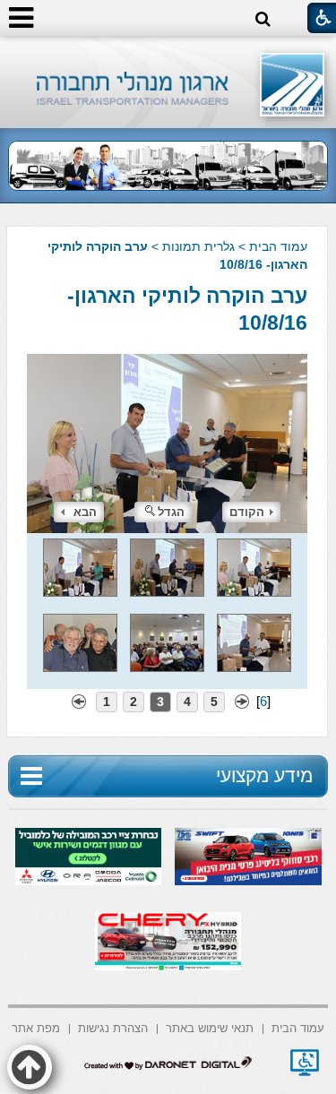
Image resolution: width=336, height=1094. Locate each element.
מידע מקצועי (264, 775)
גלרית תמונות (198, 246)
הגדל (171, 512)
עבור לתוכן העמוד (168, 53)
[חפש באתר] (263, 19)
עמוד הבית (278, 246)
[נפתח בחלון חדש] (304, 1062)
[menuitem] (297, 1027)
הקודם (246, 512)
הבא (85, 512)
